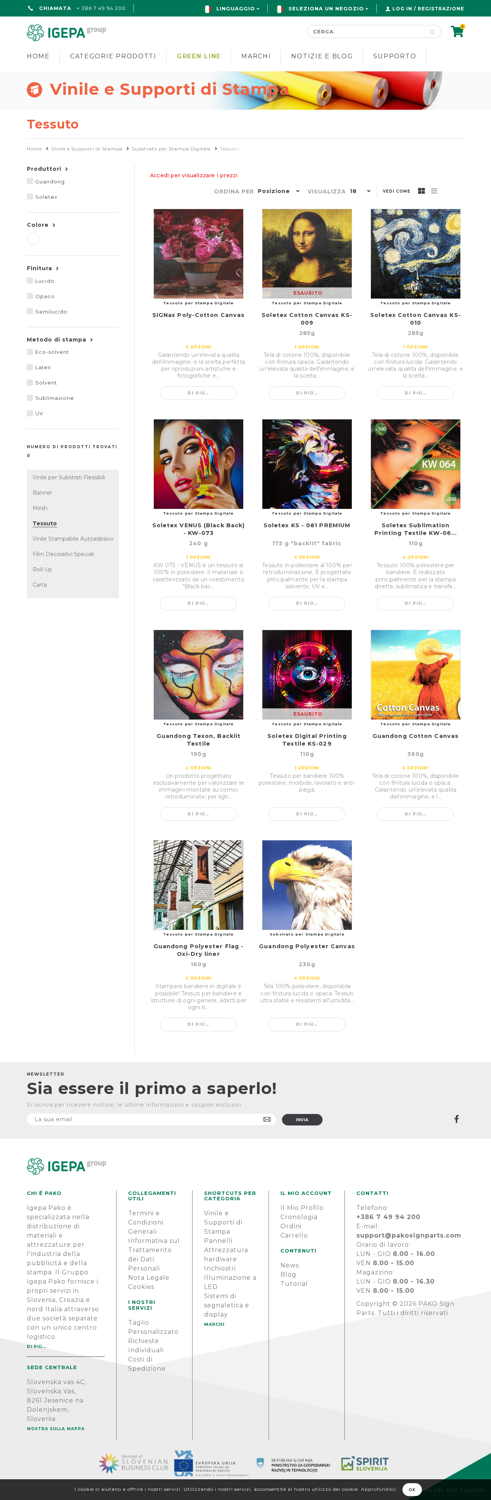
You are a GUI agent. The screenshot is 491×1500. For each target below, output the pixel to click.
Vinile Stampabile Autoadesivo (73, 538)
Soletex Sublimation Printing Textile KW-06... (415, 529)
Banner (42, 492)
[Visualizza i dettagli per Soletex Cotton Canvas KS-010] (416, 254)
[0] (457, 34)
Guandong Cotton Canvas (415, 736)
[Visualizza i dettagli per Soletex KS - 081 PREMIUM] (307, 464)
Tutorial (294, 1283)
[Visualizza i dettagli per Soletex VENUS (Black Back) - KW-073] (198, 464)
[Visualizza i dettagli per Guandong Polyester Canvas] (307, 885)
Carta (40, 584)
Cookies (141, 1286)
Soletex (46, 197)
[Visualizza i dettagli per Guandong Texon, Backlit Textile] (198, 675)
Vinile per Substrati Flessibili (69, 477)
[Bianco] (33, 239)
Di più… (198, 393)
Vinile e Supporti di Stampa (223, 1222)
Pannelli (218, 1240)
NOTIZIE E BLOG (322, 56)
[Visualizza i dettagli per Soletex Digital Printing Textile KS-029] (307, 675)
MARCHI (214, 1324)
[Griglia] (421, 191)
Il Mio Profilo (302, 1207)
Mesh (40, 508)
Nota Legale (149, 1277)
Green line (199, 56)
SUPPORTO (394, 56)
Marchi (256, 56)
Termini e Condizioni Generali (145, 1222)
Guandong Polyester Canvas (307, 946)
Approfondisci (379, 1489)
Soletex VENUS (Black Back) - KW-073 (198, 529)
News (289, 1265)
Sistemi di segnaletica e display (226, 1305)
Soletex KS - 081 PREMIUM (307, 525)
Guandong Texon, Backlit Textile (199, 740)
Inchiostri (220, 1268)
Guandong (50, 181)
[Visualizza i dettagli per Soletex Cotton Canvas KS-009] (307, 254)
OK (412, 1489)
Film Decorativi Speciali (63, 554)
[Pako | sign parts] (245, 1166)
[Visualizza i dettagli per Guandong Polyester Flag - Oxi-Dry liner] (198, 885)
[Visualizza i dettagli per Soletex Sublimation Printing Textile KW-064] (416, 464)
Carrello (294, 1235)
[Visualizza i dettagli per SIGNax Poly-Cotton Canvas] (198, 254)
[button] (277, 192)
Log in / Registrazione (428, 9)
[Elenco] (434, 191)
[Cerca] (432, 31)
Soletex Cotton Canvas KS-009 (307, 319)
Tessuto (45, 523)
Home (38, 56)
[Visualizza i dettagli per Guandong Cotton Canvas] (416, 675)
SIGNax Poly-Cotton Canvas (198, 315)
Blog (288, 1274)
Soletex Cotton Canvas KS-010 (415, 319)
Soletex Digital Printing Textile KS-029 (306, 740)
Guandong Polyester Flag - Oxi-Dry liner (198, 950)
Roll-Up (42, 569)
